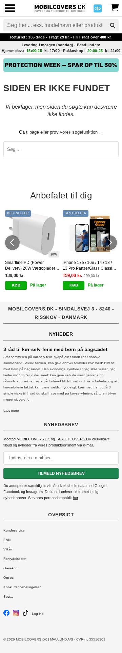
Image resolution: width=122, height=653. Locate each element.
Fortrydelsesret (14, 559)
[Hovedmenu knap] (10, 9)
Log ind (38, 614)
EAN (7, 540)
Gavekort (10, 568)
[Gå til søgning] (112, 25)
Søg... (8, 596)
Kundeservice (14, 530)
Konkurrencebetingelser (22, 587)
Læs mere (11, 410)
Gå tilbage (29, 132)
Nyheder (61, 334)
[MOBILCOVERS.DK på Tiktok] (25, 615)
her (75, 498)
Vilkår (7, 549)
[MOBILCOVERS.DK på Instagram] (16, 615)
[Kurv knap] (114, 6)
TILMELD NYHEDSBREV (61, 473)
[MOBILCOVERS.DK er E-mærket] (98, 10)
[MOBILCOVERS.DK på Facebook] (6, 615)
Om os (8, 577)
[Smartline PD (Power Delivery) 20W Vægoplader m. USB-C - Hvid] (32, 233)
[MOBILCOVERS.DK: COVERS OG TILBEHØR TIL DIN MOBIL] (60, 7)
